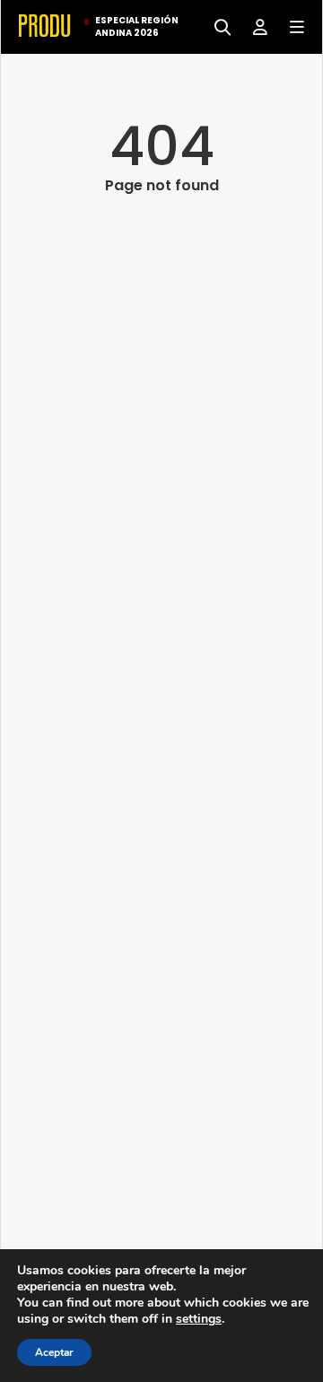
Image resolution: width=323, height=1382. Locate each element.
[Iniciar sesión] (253, 25)
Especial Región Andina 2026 (137, 26)
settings (199, 1319)
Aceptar (54, 1352)
